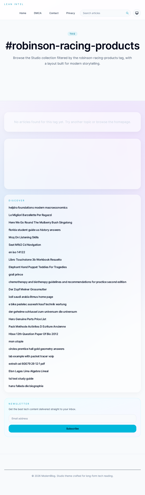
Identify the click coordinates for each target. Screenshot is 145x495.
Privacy (70, 13)
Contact (54, 13)
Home (22, 13)
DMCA (38, 13)
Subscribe (72, 428)
